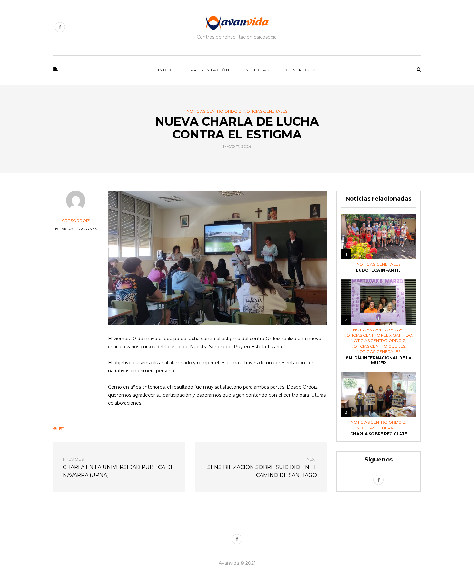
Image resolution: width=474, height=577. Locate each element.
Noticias (258, 69)
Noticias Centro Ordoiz (214, 111)
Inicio (166, 69)
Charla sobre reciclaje (378, 433)
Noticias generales (265, 111)
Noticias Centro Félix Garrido (377, 335)
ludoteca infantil (378, 270)
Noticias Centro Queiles (378, 346)
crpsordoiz (76, 220)
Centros (298, 69)
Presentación (210, 69)
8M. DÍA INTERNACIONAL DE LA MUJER (378, 360)
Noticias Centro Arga (378, 330)
